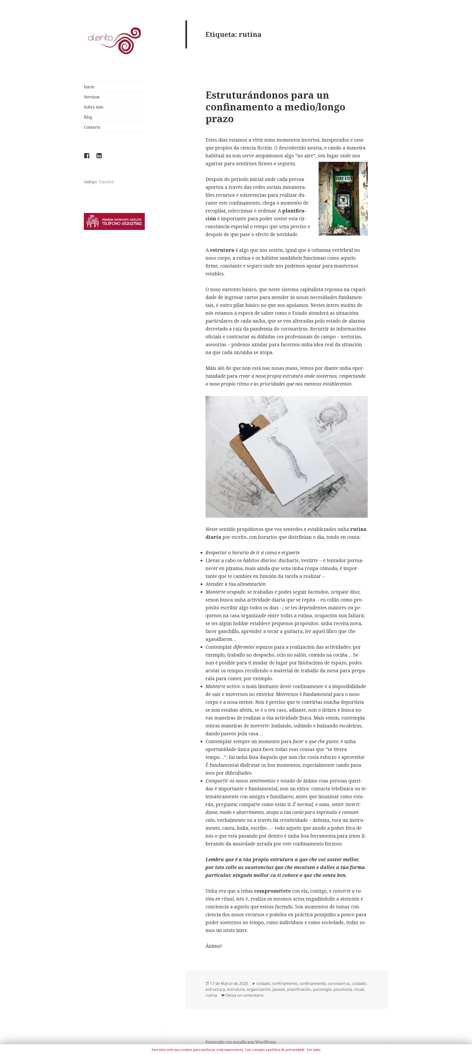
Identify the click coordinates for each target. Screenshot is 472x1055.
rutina (211, 995)
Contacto (92, 127)
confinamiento (312, 983)
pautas (278, 989)
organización (258, 989)
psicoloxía (342, 989)
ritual (359, 989)
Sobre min (93, 107)
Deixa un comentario (244, 995)
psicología (322, 989)
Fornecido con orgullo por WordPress (241, 1042)
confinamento (284, 983)
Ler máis (314, 1050)
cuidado (359, 983)
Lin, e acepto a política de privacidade (275, 1050)
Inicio (89, 87)
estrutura (236, 989)
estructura (215, 989)
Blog (88, 117)
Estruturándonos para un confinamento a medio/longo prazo (275, 106)
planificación (299, 989)
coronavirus (339, 983)
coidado (263, 983)
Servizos (92, 97)
